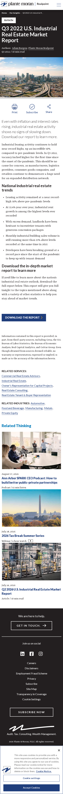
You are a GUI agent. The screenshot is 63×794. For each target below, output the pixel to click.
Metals (48, 408)
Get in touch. (29, 625)
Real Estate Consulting (15, 390)
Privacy (31, 678)
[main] (31, 397)
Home (4, 13)
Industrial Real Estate (14, 380)
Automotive (38, 403)
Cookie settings (31, 699)
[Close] (59, 750)
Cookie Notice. (44, 771)
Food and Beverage (13, 408)
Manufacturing (34, 408)
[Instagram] (41, 654)
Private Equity (10, 412)
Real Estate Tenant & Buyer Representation (26, 395)
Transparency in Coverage (31, 694)
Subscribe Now (31, 712)
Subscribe (31, 683)
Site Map (31, 688)
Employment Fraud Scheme (31, 673)
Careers (31, 663)
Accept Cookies (31, 787)
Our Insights (14, 13)
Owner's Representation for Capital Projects (27, 385)
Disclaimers (31, 668)
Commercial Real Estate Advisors (21, 375)
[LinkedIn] (22, 654)
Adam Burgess (19, 48)
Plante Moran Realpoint (41, 48)
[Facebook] (32, 654)
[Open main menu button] (59, 5)
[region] (31, 770)
